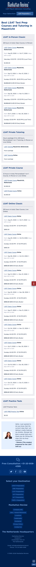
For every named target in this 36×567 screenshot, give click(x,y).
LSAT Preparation (18, 491)
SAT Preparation (18, 494)
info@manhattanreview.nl (20, 545)
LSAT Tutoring (8, 146)
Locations (18, 515)
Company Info (18, 509)
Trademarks (18, 518)
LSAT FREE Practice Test (11, 411)
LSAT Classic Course (10, 47)
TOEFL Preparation (18, 500)
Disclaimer (18, 521)
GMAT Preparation (18, 485)
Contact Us (18, 527)
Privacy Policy (18, 524)
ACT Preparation (18, 497)
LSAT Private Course (10, 180)
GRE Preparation (18, 488)
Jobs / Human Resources (18, 512)
